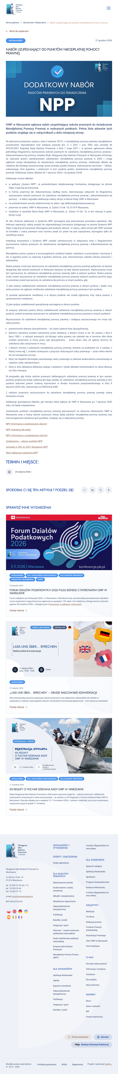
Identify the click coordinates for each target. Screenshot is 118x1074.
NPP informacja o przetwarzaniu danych (26, 424)
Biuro (88, 1000)
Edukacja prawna (94, 922)
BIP (87, 1011)
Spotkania (90, 876)
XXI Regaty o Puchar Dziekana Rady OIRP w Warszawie (46, 789)
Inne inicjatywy (93, 946)
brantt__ (108, 1064)
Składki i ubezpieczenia (63, 896)
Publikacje (58, 914)
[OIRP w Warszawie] (17, 8)
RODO (64, 1064)
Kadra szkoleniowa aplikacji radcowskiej (65, 940)
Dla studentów (95, 860)
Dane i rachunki (93, 1006)
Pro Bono (90, 916)
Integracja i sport (60, 925)
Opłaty (56, 980)
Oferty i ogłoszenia (65, 856)
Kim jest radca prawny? (96, 963)
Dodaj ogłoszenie (61, 863)
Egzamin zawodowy (62, 985)
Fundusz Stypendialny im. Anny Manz (97, 847)
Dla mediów (91, 979)
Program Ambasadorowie (97, 882)
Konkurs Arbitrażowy (95, 887)
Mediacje (90, 911)
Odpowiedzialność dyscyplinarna (61, 908)
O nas (89, 957)
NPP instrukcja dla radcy (18, 429)
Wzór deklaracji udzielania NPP (22, 453)
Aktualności (16, 40)
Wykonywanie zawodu (63, 882)
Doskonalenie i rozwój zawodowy (63, 889)
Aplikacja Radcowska (62, 975)
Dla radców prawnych (71, 575)
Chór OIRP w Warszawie (96, 940)
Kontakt (90, 994)
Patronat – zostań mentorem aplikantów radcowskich (66, 932)
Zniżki (40, 579)
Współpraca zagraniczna (64, 901)
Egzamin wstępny (94, 866)
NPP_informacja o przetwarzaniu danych (26, 435)
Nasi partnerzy (92, 985)
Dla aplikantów (62, 969)
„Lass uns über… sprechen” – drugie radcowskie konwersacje (53, 693)
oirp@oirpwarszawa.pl (22, 896)
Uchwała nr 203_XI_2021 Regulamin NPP (27, 447)
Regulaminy (77, 1064)
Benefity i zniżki (60, 920)
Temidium (90, 974)
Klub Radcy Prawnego (96, 935)
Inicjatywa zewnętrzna (22, 579)
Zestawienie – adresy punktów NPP (24, 441)
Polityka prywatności (46, 1064)
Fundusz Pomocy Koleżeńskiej (94, 929)
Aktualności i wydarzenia (61, 846)
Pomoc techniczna (94, 1016)
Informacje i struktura (96, 969)
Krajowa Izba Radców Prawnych (63, 948)
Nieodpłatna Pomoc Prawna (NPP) (66, 956)
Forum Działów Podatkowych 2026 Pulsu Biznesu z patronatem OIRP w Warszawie (58, 591)
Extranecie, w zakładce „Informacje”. (66, 604)
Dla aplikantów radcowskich (41, 575)
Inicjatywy (92, 905)
